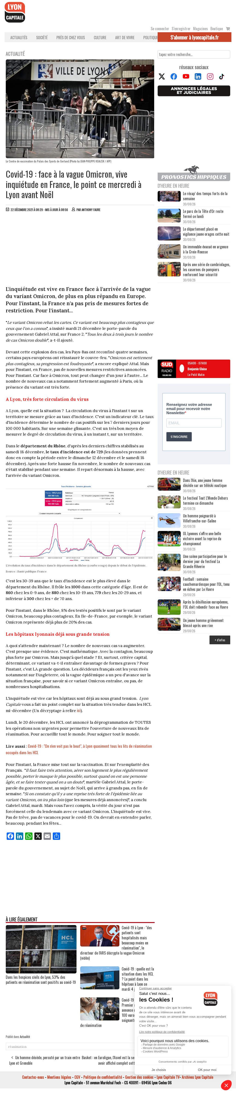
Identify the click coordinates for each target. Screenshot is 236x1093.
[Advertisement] (80, 250)
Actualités (18, 37)
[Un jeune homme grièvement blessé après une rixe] (169, 625)
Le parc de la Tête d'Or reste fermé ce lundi (203, 214)
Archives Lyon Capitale (197, 1077)
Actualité (25, 1036)
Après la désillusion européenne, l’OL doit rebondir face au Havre (205, 604)
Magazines (200, 28)
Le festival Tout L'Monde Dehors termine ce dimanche (205, 500)
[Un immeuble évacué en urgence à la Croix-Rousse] (169, 252)
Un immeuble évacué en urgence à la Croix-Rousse (205, 249)
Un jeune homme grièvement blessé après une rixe (203, 623)
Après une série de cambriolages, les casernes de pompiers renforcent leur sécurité (206, 269)
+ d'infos (220, 639)
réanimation (17, 1047)
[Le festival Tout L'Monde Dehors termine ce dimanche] (169, 502)
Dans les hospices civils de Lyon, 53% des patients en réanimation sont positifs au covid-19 (41, 980)
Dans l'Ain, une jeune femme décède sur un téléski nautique (205, 483)
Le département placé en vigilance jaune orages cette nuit (206, 231)
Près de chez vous (70, 37)
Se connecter (160, 28)
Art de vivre (124, 37)
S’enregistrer (181, 28)
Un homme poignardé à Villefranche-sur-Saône (199, 518)
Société (41, 37)
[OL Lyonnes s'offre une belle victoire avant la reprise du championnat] (169, 539)
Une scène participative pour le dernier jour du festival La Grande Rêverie (205, 561)
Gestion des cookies (139, 1077)
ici (79, 710)
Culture (100, 37)
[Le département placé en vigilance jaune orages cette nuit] (169, 233)
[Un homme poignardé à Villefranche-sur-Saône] (169, 521)
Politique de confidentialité (102, 1077)
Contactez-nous (33, 1077)
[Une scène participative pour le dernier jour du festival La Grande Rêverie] (169, 563)
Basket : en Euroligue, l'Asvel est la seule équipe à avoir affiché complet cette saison (116, 1060)
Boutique (216, 28)
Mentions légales (59, 1077)
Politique (150, 37)
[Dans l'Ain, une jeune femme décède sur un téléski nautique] (169, 485)
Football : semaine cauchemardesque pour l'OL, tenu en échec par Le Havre (206, 584)
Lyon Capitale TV (168, 1077)
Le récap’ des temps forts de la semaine (205, 196)
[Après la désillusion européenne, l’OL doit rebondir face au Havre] (169, 607)
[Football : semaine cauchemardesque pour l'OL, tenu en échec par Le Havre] (169, 584)
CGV (77, 1077)
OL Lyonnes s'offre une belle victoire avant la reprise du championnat (202, 538)
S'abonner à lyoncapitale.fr (195, 37)
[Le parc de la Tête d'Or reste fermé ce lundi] (169, 216)
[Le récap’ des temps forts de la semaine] (169, 196)
